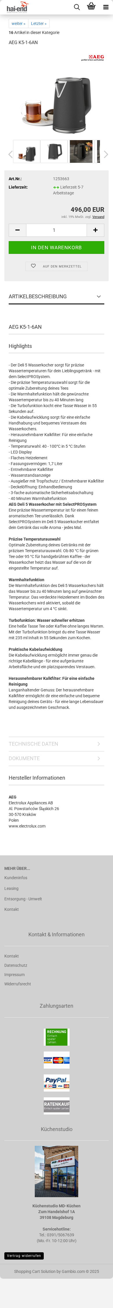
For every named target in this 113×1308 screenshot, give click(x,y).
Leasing (11, 888)
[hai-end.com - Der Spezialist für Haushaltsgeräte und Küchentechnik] (14, 7)
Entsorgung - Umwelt (23, 899)
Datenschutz (15, 965)
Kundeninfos (15, 877)
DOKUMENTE (24, 758)
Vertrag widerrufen (24, 1256)
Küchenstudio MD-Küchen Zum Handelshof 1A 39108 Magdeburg (56, 1212)
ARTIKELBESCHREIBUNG (38, 296)
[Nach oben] (97, 1299)
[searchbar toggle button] (77, 7)
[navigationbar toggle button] (106, 7)
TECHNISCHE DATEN (33, 744)
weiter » (18, 23)
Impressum (14, 974)
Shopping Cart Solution (35, 1271)
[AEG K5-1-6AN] (56, 94)
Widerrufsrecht (17, 984)
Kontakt (11, 909)
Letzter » (39, 23)
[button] (8, 154)
